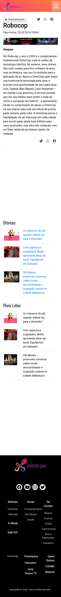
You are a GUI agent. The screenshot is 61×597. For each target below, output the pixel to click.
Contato (50, 566)
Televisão (13, 514)
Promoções (31, 556)
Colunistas (12, 556)
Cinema (48, 518)
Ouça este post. (16, 19)
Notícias (13, 501)
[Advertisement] (30, 184)
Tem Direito (30, 514)
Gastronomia (49, 529)
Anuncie (50, 572)
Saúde (30, 519)
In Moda (13, 523)
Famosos (13, 509)
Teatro (48, 523)
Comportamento (33, 509)
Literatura (48, 543)
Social (30, 501)
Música (48, 513)
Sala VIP (13, 532)
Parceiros (30, 562)
